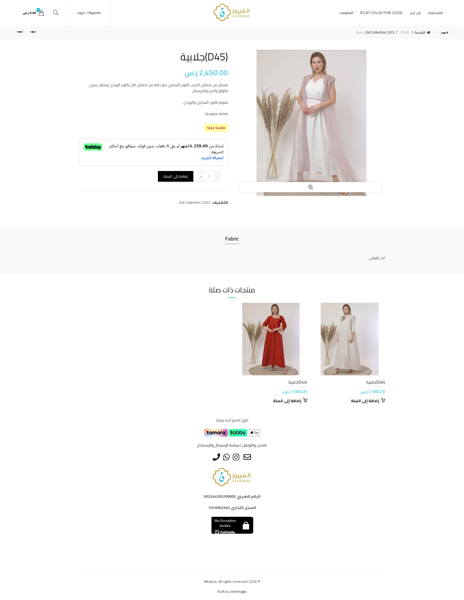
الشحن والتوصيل (254, 445)
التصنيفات (346, 12)
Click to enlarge (310, 187)
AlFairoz (210, 581)
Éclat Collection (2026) (381, 12)
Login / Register (89, 12)
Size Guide (216, 127)
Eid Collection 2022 (380, 32)
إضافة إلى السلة (176, 176)
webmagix (238, 591)
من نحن (415, 12)
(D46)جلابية (375, 382)
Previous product (33, 32)
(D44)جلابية (297, 382)
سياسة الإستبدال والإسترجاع (218, 445)
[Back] (444, 32)
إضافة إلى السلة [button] (365, 400)
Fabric (232, 238)
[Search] (56, 13)
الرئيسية (420, 32)
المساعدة (435, 12)
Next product (19, 32)
